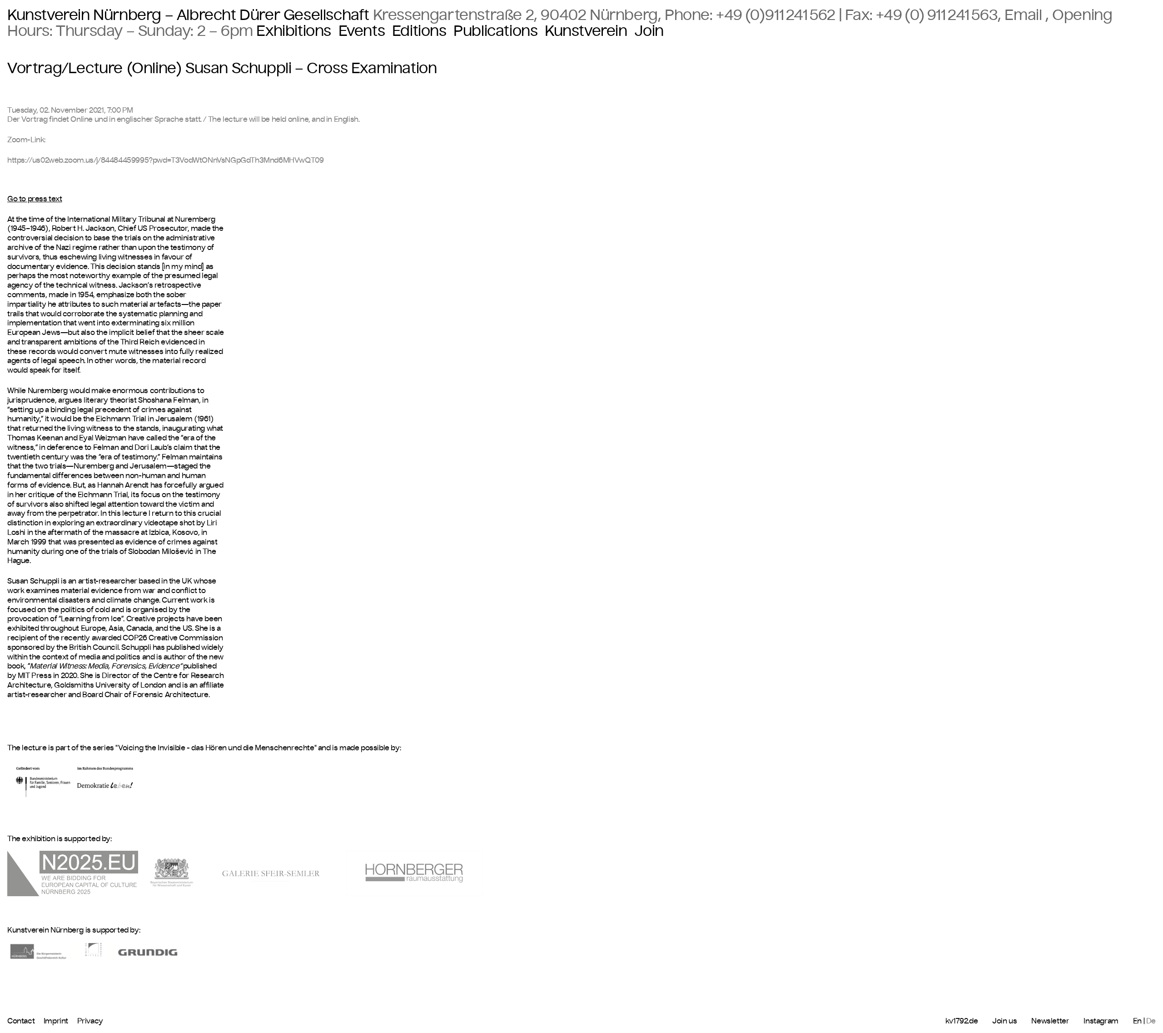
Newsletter (1050, 1020)
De (1151, 1020)
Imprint (57, 1020)
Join (648, 31)
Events (361, 31)
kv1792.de (961, 1020)
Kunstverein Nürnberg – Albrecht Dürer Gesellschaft (188, 15)
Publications (495, 31)
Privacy (90, 1020)
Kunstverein (586, 31)
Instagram (1100, 1020)
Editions (419, 31)
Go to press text (34, 198)
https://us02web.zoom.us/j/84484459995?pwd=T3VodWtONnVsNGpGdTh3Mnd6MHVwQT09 (165, 160)
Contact (21, 1020)
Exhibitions (293, 31)
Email (1024, 15)
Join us (1004, 1020)
